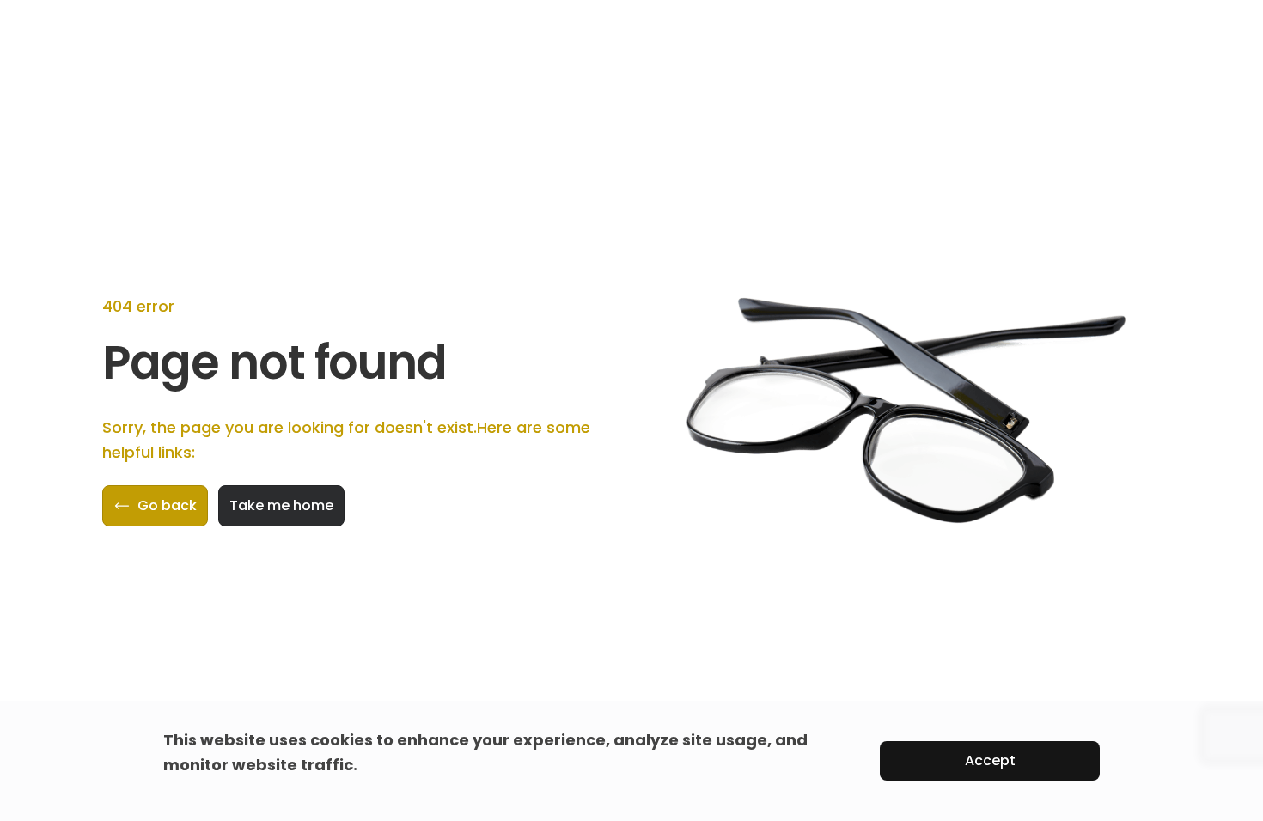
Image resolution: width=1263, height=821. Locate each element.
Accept (990, 760)
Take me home (281, 505)
